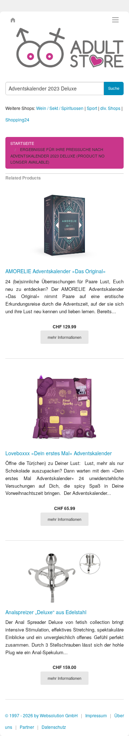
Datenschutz (54, 727)
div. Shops (110, 108)
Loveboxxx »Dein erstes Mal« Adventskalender (58, 453)
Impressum (96, 715)
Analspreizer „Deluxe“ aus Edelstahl (45, 612)
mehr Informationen (64, 337)
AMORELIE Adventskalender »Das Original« (55, 271)
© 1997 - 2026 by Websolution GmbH (41, 715)
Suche (113, 88)
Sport (92, 108)
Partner (27, 727)
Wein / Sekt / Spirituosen (59, 108)
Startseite (22, 143)
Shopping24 (17, 119)
